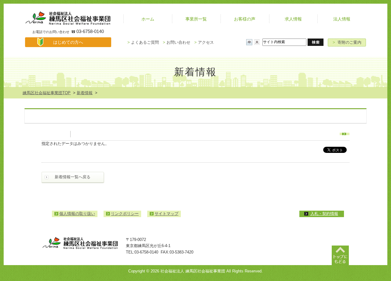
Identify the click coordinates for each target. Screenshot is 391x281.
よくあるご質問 (143, 42)
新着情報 (85, 93)
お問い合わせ (176, 42)
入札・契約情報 (324, 213)
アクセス (204, 42)
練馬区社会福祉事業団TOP (47, 93)
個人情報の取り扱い (77, 213)
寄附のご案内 (347, 42)
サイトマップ (166, 213)
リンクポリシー (125, 213)
